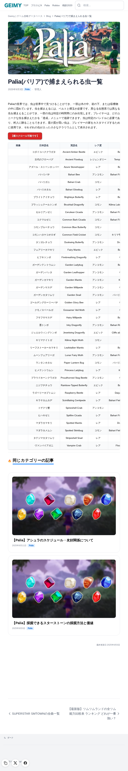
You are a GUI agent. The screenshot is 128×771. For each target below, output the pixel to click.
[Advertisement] (64, 675)
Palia (27, 89)
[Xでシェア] (15, 763)
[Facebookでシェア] (25, 763)
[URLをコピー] (5, 763)
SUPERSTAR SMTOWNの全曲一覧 (36, 713)
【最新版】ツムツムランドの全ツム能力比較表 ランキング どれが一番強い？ (92, 713)
